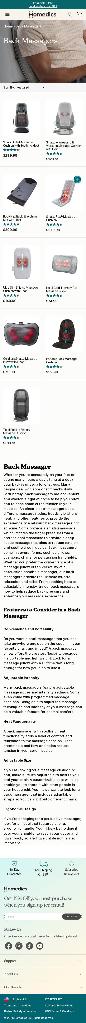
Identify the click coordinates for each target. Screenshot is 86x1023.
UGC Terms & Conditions (60, 1011)
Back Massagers (29, 26)
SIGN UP (71, 916)
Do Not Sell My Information (20, 1011)
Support (10, 961)
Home (8, 26)
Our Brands (12, 987)
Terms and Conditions (17, 1005)
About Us (11, 974)
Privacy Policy (53, 998)
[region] (43, 4)
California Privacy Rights (59, 1005)
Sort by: (9, 87)
